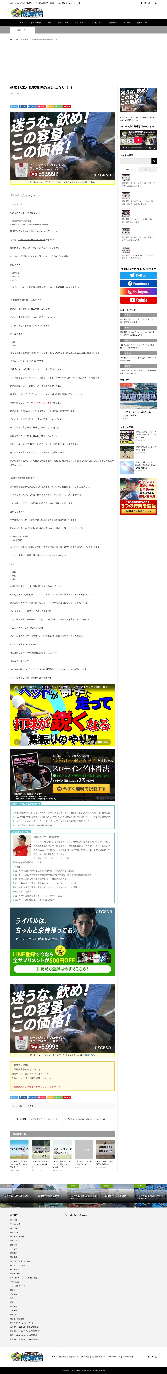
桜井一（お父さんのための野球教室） (24, 1335)
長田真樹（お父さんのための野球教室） (25, 1331)
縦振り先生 (23, 30)
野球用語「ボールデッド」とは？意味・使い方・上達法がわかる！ (138, 238)
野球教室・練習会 (17, 1237)
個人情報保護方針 (98, 1357)
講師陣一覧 (113, 23)
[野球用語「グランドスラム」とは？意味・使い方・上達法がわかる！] (126, 250)
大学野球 (13, 1245)
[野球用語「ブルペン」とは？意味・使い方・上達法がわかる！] (126, 214)
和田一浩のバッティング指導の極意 (24, 1278)
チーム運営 (14, 1232)
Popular (129, 169)
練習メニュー (15, 1298)
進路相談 (13, 1306)
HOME (22, 23)
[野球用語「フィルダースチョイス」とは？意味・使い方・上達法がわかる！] (126, 196)
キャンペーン (80, 23)
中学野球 (13, 1228)
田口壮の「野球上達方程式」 (21, 1261)
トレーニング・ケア (18, 1286)
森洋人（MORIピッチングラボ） (22, 1323)
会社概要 (62, 1357)
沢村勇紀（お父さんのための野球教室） (25, 1339)
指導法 (12, 1290)
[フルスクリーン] (153, 148)
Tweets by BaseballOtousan (76, 1215)
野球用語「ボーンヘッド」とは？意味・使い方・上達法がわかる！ (138, 184)
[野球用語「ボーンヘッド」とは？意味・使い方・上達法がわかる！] (126, 178)
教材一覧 (127, 23)
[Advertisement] (83, 63)
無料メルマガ (142, 23)
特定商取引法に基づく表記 (79, 1357)
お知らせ (13, 1310)
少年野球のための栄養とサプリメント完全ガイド (36, 1087)
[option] (16, 1196)
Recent (148, 169)
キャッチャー (15, 1249)
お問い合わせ (128, 1357)
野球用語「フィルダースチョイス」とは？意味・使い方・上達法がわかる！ (138, 202)
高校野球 (13, 1220)
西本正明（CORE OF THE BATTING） (25, 1327)
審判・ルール (63, 23)
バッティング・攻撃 (18, 1265)
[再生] (123, 148)
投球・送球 (14, 1269)
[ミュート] (150, 148)
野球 (31, 1106)
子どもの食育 (15, 1224)
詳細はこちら (89, 182)
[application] (138, 140)
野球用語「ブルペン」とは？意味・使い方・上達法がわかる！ (137, 220)
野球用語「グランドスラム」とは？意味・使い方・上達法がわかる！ (138, 256)
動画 (49, 23)
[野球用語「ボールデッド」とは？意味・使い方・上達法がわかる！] (126, 232)
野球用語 (13, 1253)
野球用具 (13, 1257)
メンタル (13, 1294)
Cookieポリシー (114, 1357)
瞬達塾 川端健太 (17, 1319)
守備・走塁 (14, 1282)
